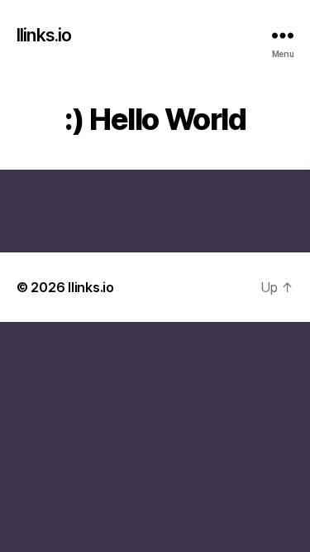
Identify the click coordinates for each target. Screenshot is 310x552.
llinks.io (44, 35)
